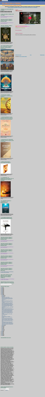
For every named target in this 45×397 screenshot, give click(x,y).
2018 (2, 293)
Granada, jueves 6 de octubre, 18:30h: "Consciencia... (7, 323)
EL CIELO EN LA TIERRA (11, 3)
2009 (2, 335)
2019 (2, 292)
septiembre (3, 325)
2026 (2, 287)
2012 (2, 333)
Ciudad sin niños (3, 299)
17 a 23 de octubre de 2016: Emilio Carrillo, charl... (7, 310)
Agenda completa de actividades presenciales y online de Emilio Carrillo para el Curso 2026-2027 (22, 7)
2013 (2, 332)
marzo (2, 329)
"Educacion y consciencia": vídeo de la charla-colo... (7, 319)
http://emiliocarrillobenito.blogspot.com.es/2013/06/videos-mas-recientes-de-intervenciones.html (7, 272)
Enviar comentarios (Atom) (23, 56)
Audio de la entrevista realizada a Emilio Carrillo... (7, 320)
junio (2, 327)
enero (2, 330)
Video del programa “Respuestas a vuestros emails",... (8, 304)
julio (2, 326)
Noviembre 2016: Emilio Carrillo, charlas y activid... (7, 298)
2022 (2, 290)
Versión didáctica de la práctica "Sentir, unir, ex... (7, 322)
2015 (2, 331)
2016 (2, 294)
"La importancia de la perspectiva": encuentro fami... (7, 302)
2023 (2, 289)
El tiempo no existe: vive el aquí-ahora (6, 316)
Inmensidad (3, 313)
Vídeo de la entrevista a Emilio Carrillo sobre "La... (7, 311)
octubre (3, 296)
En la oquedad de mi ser (4, 314)
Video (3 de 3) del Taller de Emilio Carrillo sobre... (7, 305)
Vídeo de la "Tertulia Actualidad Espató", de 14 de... (7, 301)
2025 (2, 288)
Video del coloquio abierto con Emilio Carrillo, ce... (7, 308)
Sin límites (3, 317)
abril (2, 328)
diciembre (3, 295)
